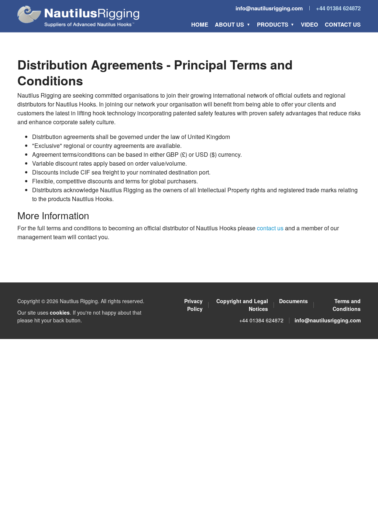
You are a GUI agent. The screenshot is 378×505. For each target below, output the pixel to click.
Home (199, 24)
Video (309, 24)
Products (272, 24)
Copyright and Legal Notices (242, 304)
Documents (293, 301)
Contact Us (343, 24)
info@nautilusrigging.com (269, 8)
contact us (270, 228)
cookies (60, 312)
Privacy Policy (193, 304)
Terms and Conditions (347, 304)
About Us (229, 24)
